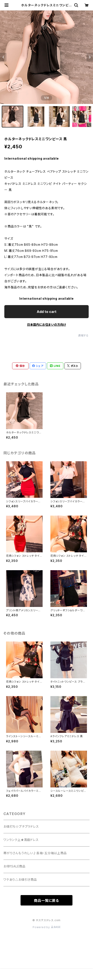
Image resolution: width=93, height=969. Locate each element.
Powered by (42, 927)
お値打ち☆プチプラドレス (21, 826)
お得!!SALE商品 (14, 866)
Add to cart (46, 311)
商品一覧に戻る (46, 900)
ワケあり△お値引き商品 (20, 879)
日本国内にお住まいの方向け (46, 324)
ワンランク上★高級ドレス (21, 840)
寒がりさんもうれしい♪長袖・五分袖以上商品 (35, 853)
